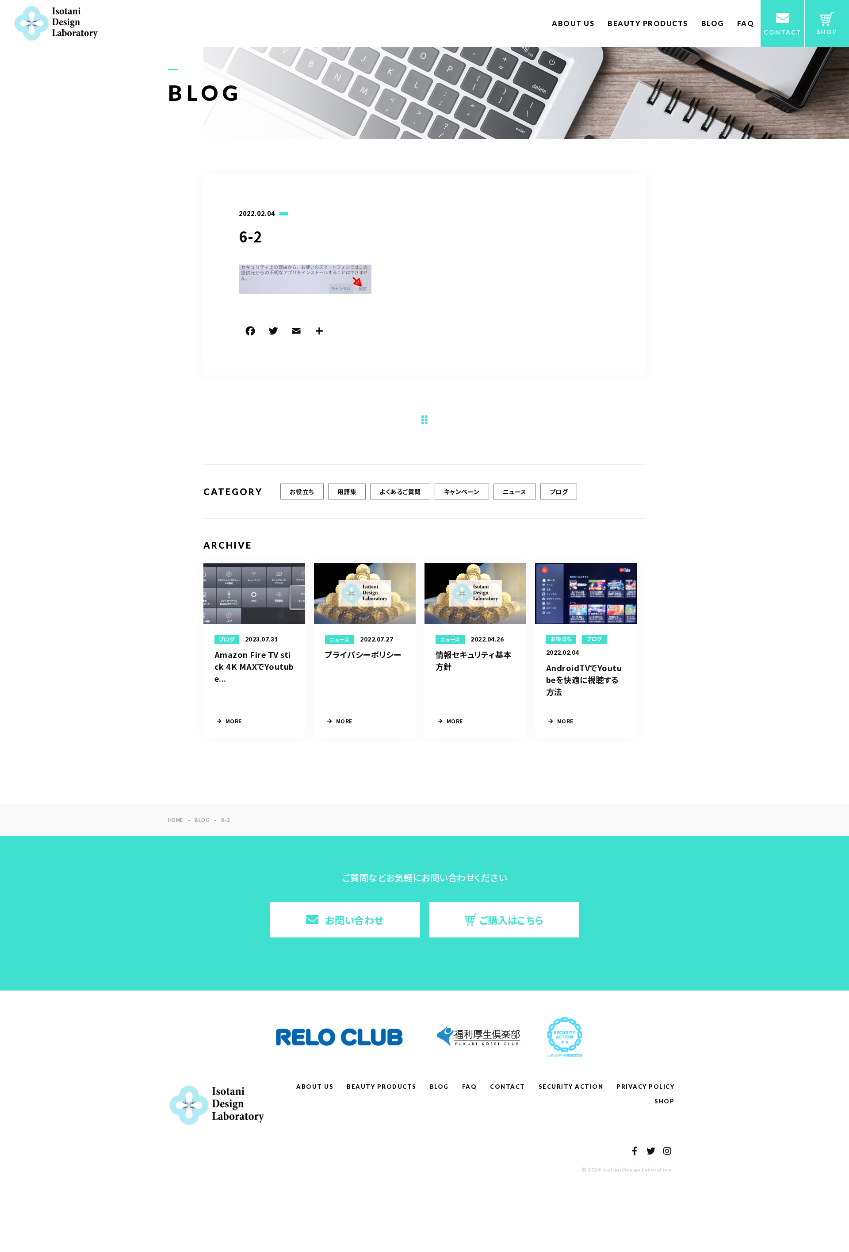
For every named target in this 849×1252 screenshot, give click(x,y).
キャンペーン (462, 491)
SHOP (664, 1101)
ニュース (515, 491)
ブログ (559, 491)
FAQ (745, 23)
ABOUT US (573, 23)
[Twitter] (273, 332)
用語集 (346, 491)
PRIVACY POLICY (645, 1086)
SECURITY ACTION (571, 1086)
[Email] (296, 332)
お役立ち (302, 491)
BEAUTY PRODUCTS (648, 23)
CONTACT (507, 1086)
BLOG (712, 23)
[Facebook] (250, 332)
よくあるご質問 (400, 491)
